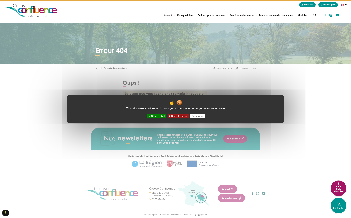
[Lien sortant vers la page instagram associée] (330, 15)
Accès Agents (329, 4)
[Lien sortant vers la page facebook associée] (325, 15)
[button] (185, 15)
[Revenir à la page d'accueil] (30, 10)
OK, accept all (158, 116)
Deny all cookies (179, 116)
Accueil (168, 15)
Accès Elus (308, 4)
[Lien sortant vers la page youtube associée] (337, 15)
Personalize (197, 116)
